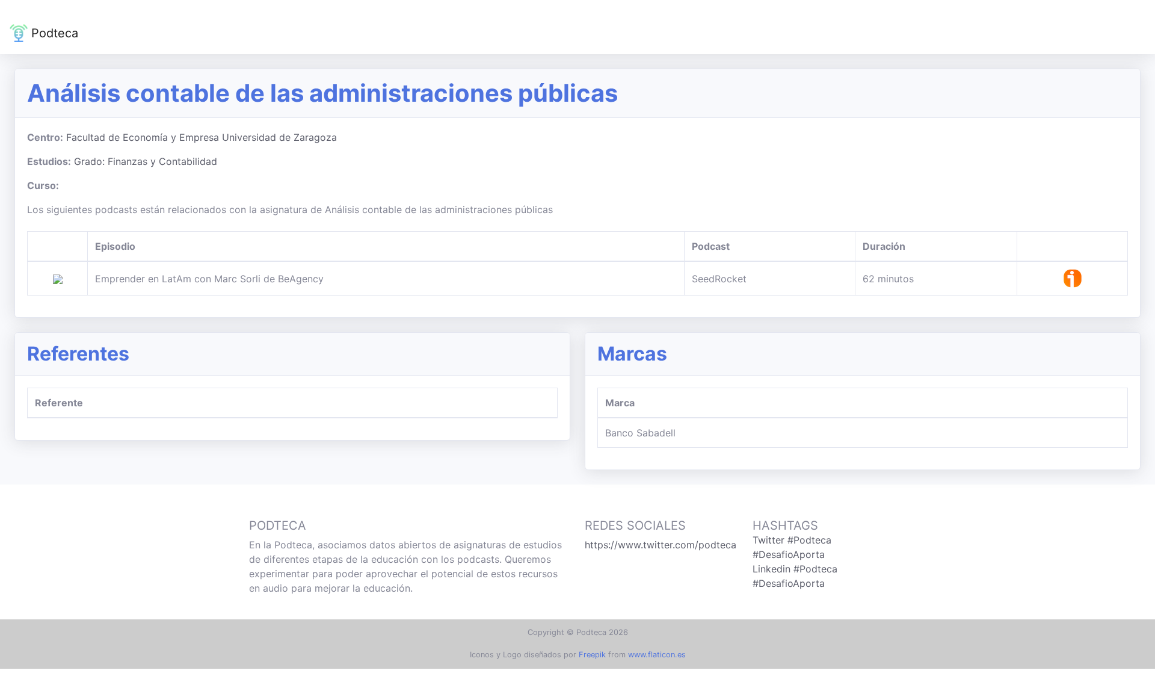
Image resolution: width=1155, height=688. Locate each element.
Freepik (592, 654)
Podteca (53, 33)
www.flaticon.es (657, 654)
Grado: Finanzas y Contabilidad (145, 161)
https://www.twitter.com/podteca (660, 545)
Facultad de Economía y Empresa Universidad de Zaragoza (201, 137)
